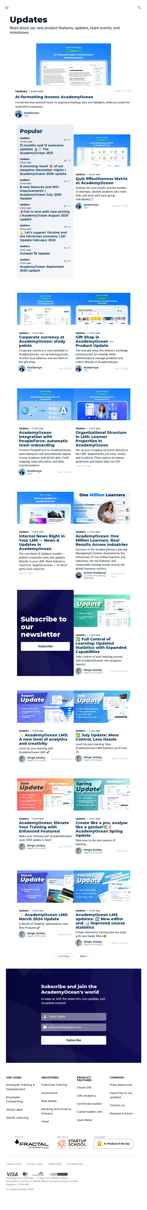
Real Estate (49, 1101)
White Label (14, 1109)
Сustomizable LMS (89, 1111)
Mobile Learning (17, 1117)
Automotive (49, 1093)
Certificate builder (89, 1103)
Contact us (117, 1105)
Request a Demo (121, 1113)
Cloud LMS (84, 1087)
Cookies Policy (75, 1164)
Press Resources (121, 1085)
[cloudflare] (38, 1174)
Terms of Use (14, 1164)
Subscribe (45, 646)
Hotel (45, 1121)
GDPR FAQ (54, 1164)
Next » (84, 956)
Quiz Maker (84, 1120)
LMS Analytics (86, 1095)
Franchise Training (54, 1085)
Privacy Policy (35, 1164)
